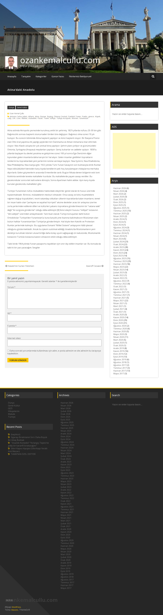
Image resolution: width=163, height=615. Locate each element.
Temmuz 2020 (120, 328)
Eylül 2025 (118, 205)
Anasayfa (11, 76)
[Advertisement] (134, 151)
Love (18, 118)
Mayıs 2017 (118, 373)
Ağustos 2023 (119, 258)
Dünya (11, 107)
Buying (50, 116)
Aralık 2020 (118, 314)
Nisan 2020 (118, 337)
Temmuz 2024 (120, 230)
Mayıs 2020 (118, 334)
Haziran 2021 (119, 297)
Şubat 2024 (118, 241)
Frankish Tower (74, 116)
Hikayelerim (13, 411)
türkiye (53, 118)
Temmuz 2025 (120, 210)
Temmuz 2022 (120, 283)
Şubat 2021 (118, 309)
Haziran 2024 (119, 233)
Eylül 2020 (118, 323)
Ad (9, 313)
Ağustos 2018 (119, 362)
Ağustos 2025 (119, 207)
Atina (37, 116)
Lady (9, 118)
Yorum (11, 287)
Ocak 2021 (118, 311)
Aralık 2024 (118, 219)
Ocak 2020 (118, 345)
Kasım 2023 (118, 250)
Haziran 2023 (119, 264)
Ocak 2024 (118, 244)
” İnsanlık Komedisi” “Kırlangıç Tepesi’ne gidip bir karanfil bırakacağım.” (28, 444)
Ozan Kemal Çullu (16, 113)
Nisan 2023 (118, 269)
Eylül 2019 (118, 356)
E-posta (11, 325)
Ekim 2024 (118, 222)
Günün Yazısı (58, 76)
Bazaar (43, 116)
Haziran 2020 (119, 331)
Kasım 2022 (118, 278)
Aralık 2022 (118, 275)
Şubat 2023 (118, 272)
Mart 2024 (118, 238)
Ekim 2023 (118, 252)
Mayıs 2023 (118, 266)
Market (24, 118)
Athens (31, 116)
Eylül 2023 (118, 255)
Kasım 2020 (118, 317)
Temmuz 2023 (120, 261)
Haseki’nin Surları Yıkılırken (21, 266)
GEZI (10, 408)
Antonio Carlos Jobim (18, 116)
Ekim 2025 (118, 202)
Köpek (97, 116)
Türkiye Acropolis (64, 118)
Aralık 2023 (118, 247)
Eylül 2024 (118, 224)
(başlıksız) (15, 434)
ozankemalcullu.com (60, 60)
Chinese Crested (60, 116)
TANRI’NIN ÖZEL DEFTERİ (23, 454)
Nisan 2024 (118, 236)
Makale (11, 414)
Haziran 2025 (119, 213)
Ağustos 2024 (119, 227)
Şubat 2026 (118, 196)
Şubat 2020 (118, 342)
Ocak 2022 (118, 286)
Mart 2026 (118, 193)
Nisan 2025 (118, 216)
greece (91, 116)
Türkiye (11, 416)
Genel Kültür (22, 107)
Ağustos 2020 (119, 325)
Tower (46, 118)
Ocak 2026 (118, 199)
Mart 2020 (118, 339)
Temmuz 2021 (120, 295)
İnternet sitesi (14, 338)
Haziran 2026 (119, 188)
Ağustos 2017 (119, 365)
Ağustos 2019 (119, 359)
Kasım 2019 (118, 351)
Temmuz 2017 (120, 368)
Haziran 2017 (119, 370)
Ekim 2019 (118, 353)
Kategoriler (41, 76)
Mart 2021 (118, 306)
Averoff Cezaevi (93, 266)
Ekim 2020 (118, 320)
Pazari (40, 118)
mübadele (32, 118)
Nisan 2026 (118, 191)
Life (13, 118)
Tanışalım (26, 76)
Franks (84, 116)
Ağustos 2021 (119, 292)
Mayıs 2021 (118, 300)
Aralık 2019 (118, 348)
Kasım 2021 (118, 289)
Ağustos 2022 (119, 280)
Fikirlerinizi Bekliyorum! (80, 76)
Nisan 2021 (118, 303)
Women (75, 118)
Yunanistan (83, 118)
